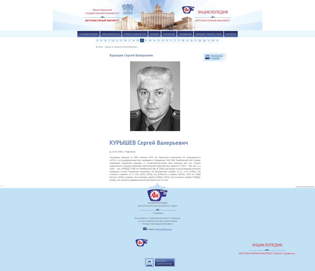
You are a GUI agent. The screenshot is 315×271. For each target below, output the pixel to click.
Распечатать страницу (217, 57)
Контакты (231, 34)
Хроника (154, 34)
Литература (169, 34)
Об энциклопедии (88, 34)
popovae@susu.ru (163, 229)
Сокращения (185, 34)
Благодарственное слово (209, 34)
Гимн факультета (111, 34)
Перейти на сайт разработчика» (305, 186)
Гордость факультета (135, 34)
